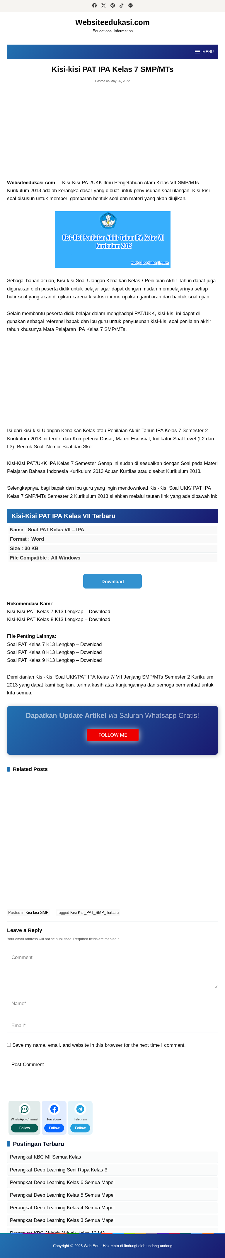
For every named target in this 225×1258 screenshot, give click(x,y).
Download (99, 611)
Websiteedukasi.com (112, 22)
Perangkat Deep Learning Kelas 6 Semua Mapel (62, 1182)
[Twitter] (103, 6)
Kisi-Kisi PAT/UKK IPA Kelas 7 (40, 463)
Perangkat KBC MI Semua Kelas (45, 1157)
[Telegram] (130, 6)
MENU (208, 52)
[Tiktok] (121, 6)
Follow (24, 1128)
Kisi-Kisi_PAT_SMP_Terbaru (94, 912)
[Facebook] (94, 6)
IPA (81, 329)
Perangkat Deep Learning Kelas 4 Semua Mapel (62, 1207)
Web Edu (91, 1246)
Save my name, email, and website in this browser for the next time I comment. (99, 1045)
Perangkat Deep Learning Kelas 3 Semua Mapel (62, 1220)
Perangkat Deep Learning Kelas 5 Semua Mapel (62, 1195)
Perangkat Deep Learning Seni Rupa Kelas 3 (58, 1170)
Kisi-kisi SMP (37, 912)
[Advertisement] (112, 133)
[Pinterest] (112, 6)
